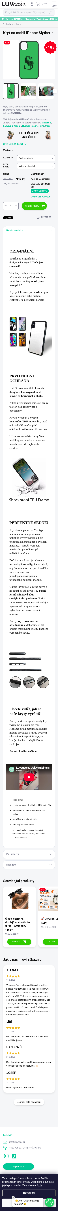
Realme (35, 126)
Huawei (26, 126)
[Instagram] (6, 1155)
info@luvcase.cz (17, 1142)
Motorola (46, 122)
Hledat (51, 12)
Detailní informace (13, 144)
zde (40, 1185)
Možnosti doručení (41, 197)
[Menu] (54, 4)
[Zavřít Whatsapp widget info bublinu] (13, 1197)
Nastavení (29, 1192)
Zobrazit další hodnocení (29, 1102)
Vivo (42, 126)
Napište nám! (18, 1166)
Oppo (48, 126)
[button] (49, 1202)
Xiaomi (17, 126)
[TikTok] (13, 1155)
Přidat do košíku (31, 206)
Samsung (8, 126)
